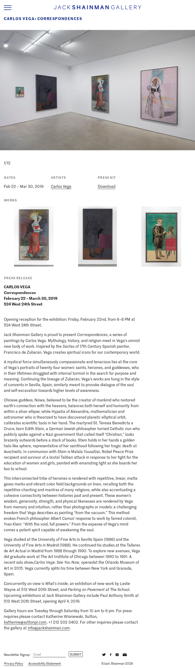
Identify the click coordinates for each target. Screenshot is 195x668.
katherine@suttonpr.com (25, 622)
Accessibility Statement (44, 663)
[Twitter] (104, 654)
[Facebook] (110, 654)
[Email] (124, 654)
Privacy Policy (13, 663)
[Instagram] (117, 654)
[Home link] (97, 9)
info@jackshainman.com (49, 627)
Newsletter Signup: (17, 654)
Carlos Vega (61, 186)
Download (106, 186)
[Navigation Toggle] (7, 7)
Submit (76, 654)
